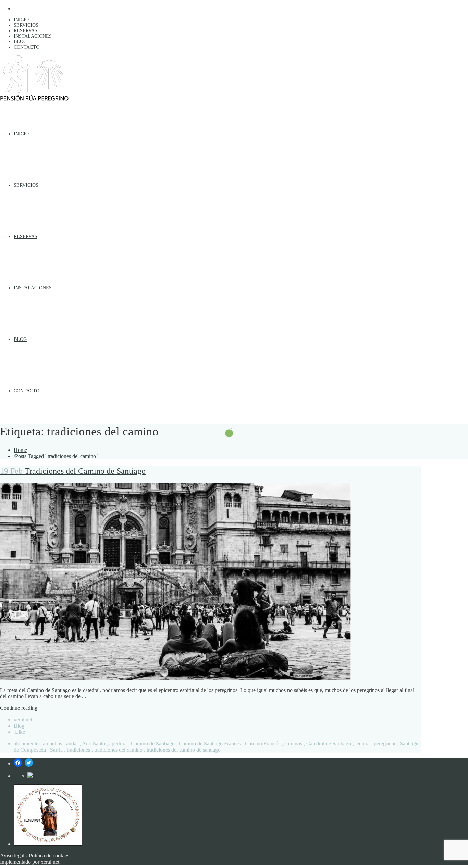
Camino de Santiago (153, 743)
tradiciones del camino (118, 750)
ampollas (52, 743)
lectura (362, 743)
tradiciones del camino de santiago (184, 750)
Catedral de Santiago (328, 743)
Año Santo (93, 743)
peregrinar (385, 743)
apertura (118, 743)
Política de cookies (49, 855)
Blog (19, 726)
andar (72, 743)
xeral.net (23, 719)
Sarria (56, 750)
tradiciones (78, 750)
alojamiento (26, 743)
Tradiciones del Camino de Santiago (73, 471)
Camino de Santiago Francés (210, 743)
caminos (293, 743)
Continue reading (18, 708)
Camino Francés (262, 743)
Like (19, 732)
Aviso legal (12, 855)
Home (20, 450)
